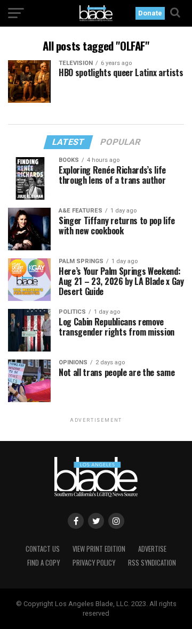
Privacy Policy (94, 563)
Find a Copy (43, 563)
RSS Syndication (152, 563)
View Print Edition (99, 549)
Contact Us (43, 549)
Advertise (152, 549)
